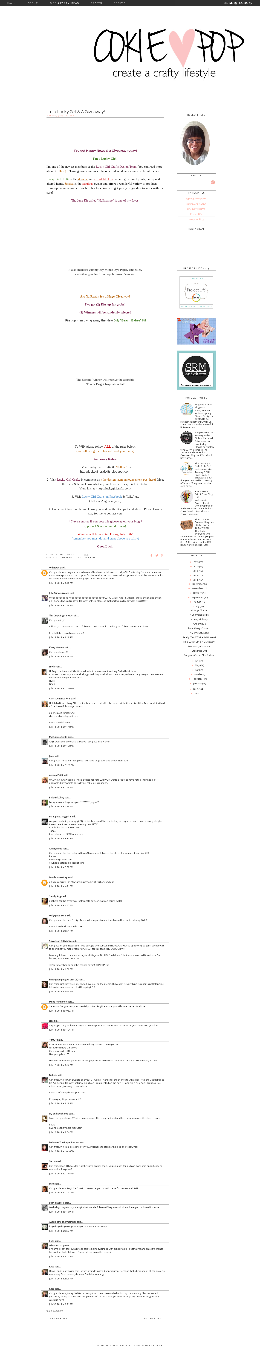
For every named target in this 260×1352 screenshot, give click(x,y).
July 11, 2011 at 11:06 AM (61, 688)
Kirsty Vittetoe (56, 647)
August (197, 601)
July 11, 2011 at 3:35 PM (61, 838)
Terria (52, 1161)
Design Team (64, 557)
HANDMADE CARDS (196, 204)
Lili (50, 1020)
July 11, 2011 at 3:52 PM (61, 867)
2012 (195, 575)
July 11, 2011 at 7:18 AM (61, 605)
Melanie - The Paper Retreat (64, 1142)
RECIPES (120, 3)
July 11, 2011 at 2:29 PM (61, 806)
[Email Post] (86, 554)
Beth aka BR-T (56, 1202)
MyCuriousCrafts (58, 737)
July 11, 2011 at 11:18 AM (61, 726)
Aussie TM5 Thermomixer (62, 1221)
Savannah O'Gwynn (60, 941)
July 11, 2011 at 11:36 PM (61, 1029)
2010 (195, 689)
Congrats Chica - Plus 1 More (199, 655)
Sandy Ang (55, 896)
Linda (52, 666)
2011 (195, 580)
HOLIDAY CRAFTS (196, 209)
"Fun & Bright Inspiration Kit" (105, 384)
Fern (51, 1183)
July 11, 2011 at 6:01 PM (61, 930)
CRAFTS (96, 3)
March (197, 674)
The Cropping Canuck (60, 615)
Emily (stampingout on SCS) (63, 979)
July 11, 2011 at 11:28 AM (61, 745)
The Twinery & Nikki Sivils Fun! (203, 465)
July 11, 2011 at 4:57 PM (61, 905)
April (197, 669)
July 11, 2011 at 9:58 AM (61, 656)
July (197, 606)
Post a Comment (54, 1310)
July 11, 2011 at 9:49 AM (61, 637)
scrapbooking (196, 219)
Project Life (196, 214)
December (198, 583)
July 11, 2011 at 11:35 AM (61, 765)
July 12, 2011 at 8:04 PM (61, 1132)
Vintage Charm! (199, 610)
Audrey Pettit (56, 775)
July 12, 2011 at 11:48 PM (61, 1173)
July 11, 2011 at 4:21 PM (61, 886)
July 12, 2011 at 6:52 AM (61, 1065)
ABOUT (33, 3)
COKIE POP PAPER (121, 1346)
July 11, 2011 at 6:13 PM (61, 991)
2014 (196, 566)
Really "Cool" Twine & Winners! (199, 637)
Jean (51, 756)
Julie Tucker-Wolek (59, 593)
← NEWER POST (56, 1318)
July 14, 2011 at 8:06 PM (61, 1278)
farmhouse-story (58, 877)
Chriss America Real (59, 698)
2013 (195, 570)
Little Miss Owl (199, 650)
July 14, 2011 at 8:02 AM (61, 1230)
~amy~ (53, 1039)
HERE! (95, 824)
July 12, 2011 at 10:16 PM (61, 1151)
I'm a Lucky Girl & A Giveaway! (199, 641)
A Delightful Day (199, 619)
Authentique (199, 623)
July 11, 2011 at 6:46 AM (61, 583)
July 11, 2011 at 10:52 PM (61, 1010)
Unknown (54, 567)
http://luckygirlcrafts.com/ (114, 488)
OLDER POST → (154, 1318)
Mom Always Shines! (199, 628)
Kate (51, 1241)
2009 (196, 693)
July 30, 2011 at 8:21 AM (61, 1304)
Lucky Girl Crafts (85, 557)
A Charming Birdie (199, 614)
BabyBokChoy (56, 797)
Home (11, 3)
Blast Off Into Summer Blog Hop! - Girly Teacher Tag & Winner (205, 523)
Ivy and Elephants (58, 1113)
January (197, 683)
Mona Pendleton (58, 1001)
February (197, 678)
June (197, 660)
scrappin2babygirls (59, 816)
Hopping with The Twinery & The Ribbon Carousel (204, 435)
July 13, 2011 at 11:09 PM (61, 1211)
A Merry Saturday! (199, 632)
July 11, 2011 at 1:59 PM (61, 787)
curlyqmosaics (57, 915)
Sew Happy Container (199, 646)
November (197, 588)
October (197, 592)
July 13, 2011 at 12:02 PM (61, 1192)
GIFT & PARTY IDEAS (64, 3)
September (197, 597)
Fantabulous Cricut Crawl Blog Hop (204, 494)
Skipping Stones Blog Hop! (203, 406)
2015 (196, 562)
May (197, 665)
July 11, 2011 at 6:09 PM (61, 969)
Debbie (53, 1075)
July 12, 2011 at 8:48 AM (61, 1103)
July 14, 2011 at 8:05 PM (61, 1256)
